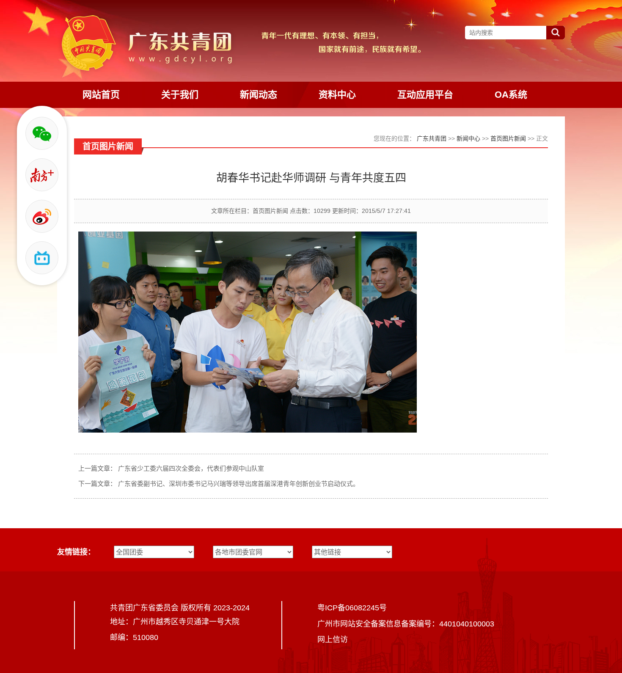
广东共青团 (431, 138)
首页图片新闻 (508, 138)
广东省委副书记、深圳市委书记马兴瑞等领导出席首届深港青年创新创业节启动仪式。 (238, 483)
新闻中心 (468, 138)
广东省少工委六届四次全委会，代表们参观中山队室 (191, 468)
